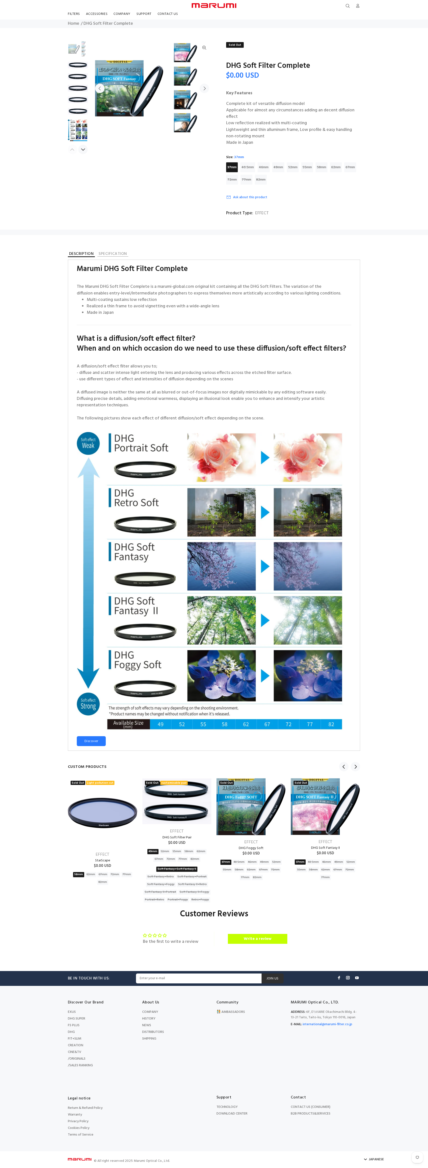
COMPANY (150, 1012)
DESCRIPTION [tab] (81, 254)
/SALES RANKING (80, 1065)
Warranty (75, 1115)
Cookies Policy (78, 1128)
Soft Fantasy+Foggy (161, 884)
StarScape (102, 860)
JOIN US (273, 978)
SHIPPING (149, 1039)
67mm (350, 167)
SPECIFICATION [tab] (113, 254)
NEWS (146, 1025)
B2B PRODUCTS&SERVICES (310, 1114)
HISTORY (149, 1019)
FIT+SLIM (74, 1039)
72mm (232, 180)
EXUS (72, 1012)
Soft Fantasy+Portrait (192, 876)
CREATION (75, 1045)
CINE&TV (74, 1052)
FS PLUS (74, 1025)
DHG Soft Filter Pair (176, 837)
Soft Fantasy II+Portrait (160, 892)
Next (204, 88)
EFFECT (262, 213)
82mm (261, 180)
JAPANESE (376, 1159)
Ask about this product (250, 197)
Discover (91, 741)
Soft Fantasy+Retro (160, 876)
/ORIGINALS (76, 1059)
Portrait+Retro (154, 899)
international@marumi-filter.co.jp (327, 1024)
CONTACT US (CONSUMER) (310, 1107)
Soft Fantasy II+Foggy (194, 892)
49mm (278, 167)
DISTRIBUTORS (153, 1032)
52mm (292, 167)
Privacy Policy (78, 1121)
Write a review (257, 939)
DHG (71, 1032)
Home (73, 23)
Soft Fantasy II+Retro (192, 884)
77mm (246, 180)
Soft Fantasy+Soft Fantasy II (177, 869)
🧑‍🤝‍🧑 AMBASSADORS (230, 1012)
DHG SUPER (76, 1019)
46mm (263, 167)
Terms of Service (80, 1135)
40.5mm (247, 167)
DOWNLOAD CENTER (231, 1114)
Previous (100, 88)
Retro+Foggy (200, 899)
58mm (321, 167)
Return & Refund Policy (85, 1108)
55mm (307, 167)
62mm (336, 167)
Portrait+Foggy (178, 899)
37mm (232, 167)
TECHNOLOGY (227, 1107)
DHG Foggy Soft (251, 848)
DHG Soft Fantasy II (325, 848)
